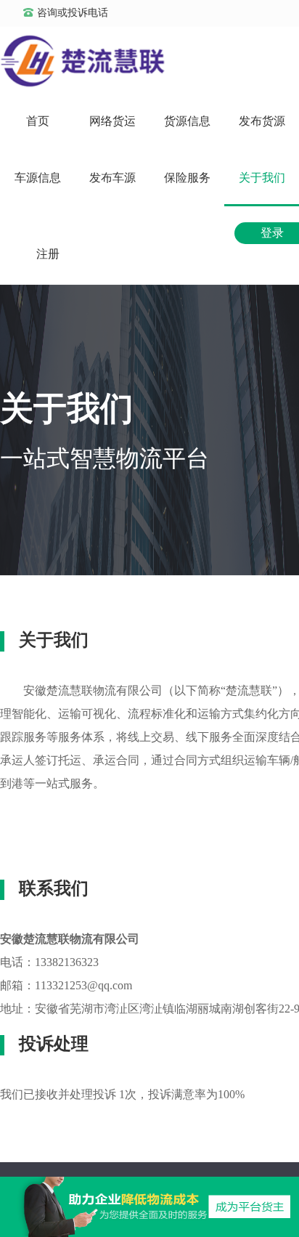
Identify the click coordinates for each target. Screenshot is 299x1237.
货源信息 (187, 121)
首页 (37, 121)
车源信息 (38, 177)
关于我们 (262, 177)
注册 (48, 254)
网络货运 (112, 121)
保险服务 (187, 177)
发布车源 (112, 177)
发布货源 (262, 121)
